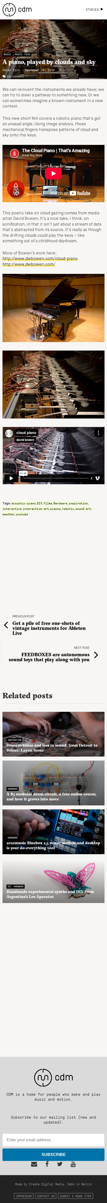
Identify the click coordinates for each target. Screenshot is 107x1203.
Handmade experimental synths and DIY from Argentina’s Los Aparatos (50, 894)
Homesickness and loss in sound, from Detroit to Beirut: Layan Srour (52, 748)
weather (8, 514)
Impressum (24, 1196)
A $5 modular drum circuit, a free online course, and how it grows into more (51, 796)
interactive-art (36, 509)
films (48, 503)
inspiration (78, 503)
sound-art (83, 509)
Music (7, 54)
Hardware (60, 503)
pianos (55, 509)
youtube (22, 514)
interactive (12, 509)
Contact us (45, 1196)
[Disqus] (53, 977)
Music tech (22, 54)
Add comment (15, 76)
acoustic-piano (23, 503)
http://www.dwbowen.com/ (28, 265)
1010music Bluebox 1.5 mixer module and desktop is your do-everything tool (53, 845)
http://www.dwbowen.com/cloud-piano (40, 259)
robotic (68, 509)
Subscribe (54, 1154)
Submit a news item (75, 1196)
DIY (39, 503)
